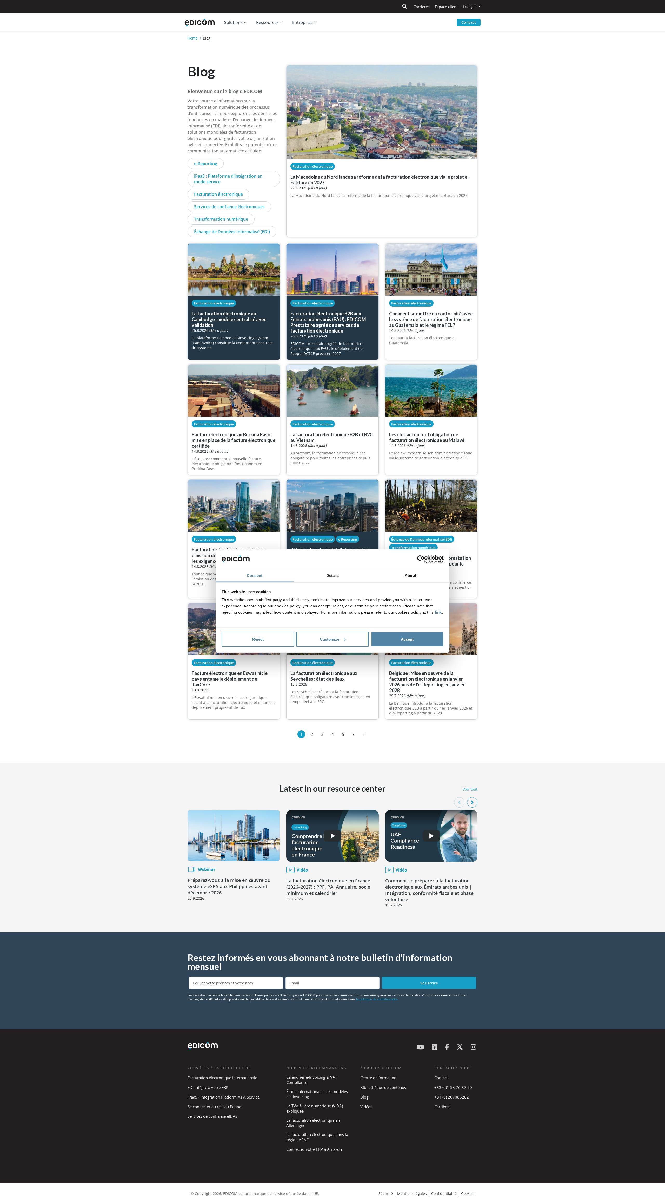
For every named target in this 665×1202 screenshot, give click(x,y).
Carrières (422, 6)
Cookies (467, 1193)
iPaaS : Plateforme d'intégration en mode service (228, 179)
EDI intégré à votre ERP (208, 1087)
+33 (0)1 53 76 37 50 (453, 1087)
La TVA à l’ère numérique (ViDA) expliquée (314, 1108)
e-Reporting (205, 163)
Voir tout (470, 789)
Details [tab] (332, 575)
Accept (407, 639)
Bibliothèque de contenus (383, 1087)
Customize (329, 639)
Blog (364, 1097)
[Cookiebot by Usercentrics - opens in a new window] (421, 559)
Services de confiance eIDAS (212, 1116)
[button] (472, 802)
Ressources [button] (267, 22)
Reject (258, 639)
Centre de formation (378, 1077)
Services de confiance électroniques (229, 207)
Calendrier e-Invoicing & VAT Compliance (311, 1080)
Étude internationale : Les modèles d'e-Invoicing (317, 1094)
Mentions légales (412, 1193)
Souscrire (429, 982)
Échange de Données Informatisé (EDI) (232, 232)
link (438, 612)
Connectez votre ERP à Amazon (314, 1149)
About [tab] (410, 575)
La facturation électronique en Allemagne (313, 1122)
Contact (468, 22)
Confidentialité (444, 1193)
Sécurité (385, 1193)
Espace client (446, 6)
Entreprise (302, 22)
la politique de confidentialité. (377, 999)
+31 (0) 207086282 (451, 1097)
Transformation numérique (221, 219)
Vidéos (366, 1106)
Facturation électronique (218, 194)
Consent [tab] (254, 575)
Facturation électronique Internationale (222, 1077)
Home (193, 38)
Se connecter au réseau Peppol (215, 1106)
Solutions (233, 22)
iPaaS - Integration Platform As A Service (224, 1097)
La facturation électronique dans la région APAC (317, 1137)
